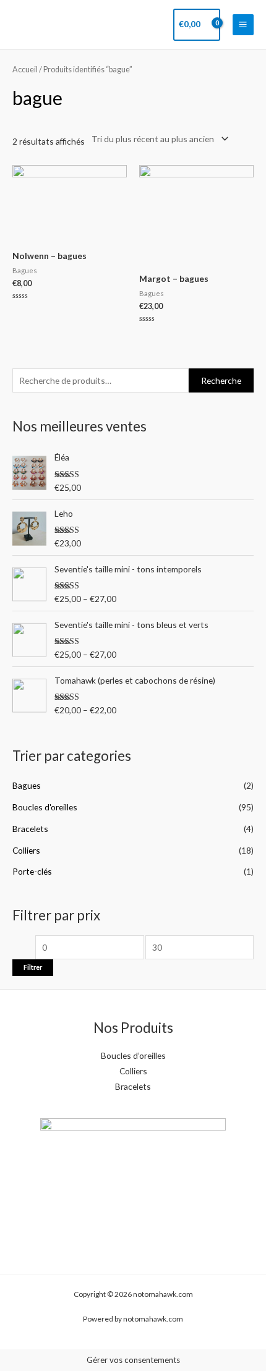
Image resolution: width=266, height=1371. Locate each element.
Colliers (26, 850)
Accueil (25, 69)
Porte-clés (32, 871)
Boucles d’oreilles (133, 1055)
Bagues (26, 785)
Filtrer (33, 967)
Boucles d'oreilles (44, 807)
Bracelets (30, 828)
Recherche (221, 380)
